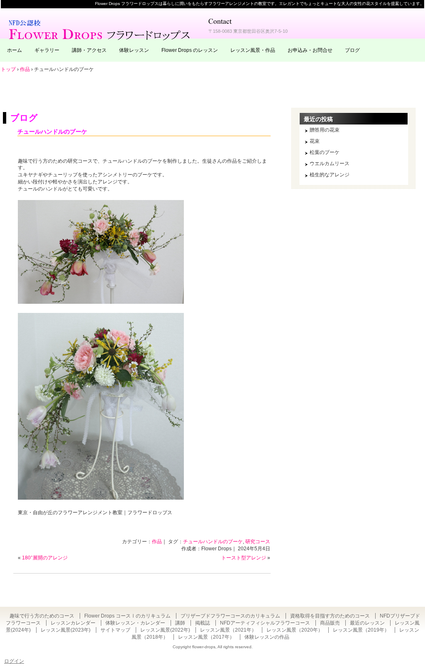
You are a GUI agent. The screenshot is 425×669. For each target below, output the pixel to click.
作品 (157, 541)
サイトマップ (115, 630)
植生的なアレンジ (329, 175)
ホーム (14, 50)
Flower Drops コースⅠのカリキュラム (127, 616)
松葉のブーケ (325, 152)
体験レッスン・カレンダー (135, 623)
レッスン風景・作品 (252, 50)
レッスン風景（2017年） (206, 637)
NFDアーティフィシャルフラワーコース (265, 623)
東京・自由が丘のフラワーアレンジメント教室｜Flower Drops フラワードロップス (100, 29)
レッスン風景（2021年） (228, 630)
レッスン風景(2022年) (165, 630)
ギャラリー (46, 50)
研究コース (257, 541)
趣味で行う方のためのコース (42, 616)
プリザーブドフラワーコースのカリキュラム (230, 616)
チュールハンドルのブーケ (52, 131)
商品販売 (330, 623)
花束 (315, 141)
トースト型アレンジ (243, 558)
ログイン (14, 661)
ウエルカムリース (329, 163)
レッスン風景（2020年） (294, 630)
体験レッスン (134, 50)
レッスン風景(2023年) (65, 630)
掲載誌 (202, 623)
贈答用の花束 (325, 130)
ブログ (352, 50)
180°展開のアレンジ (45, 558)
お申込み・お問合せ (310, 50)
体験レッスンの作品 (266, 637)
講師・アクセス (89, 50)
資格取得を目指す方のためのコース (330, 616)
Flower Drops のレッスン (189, 50)
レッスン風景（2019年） (361, 630)
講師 (180, 623)
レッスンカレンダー (73, 623)
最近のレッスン (367, 623)
